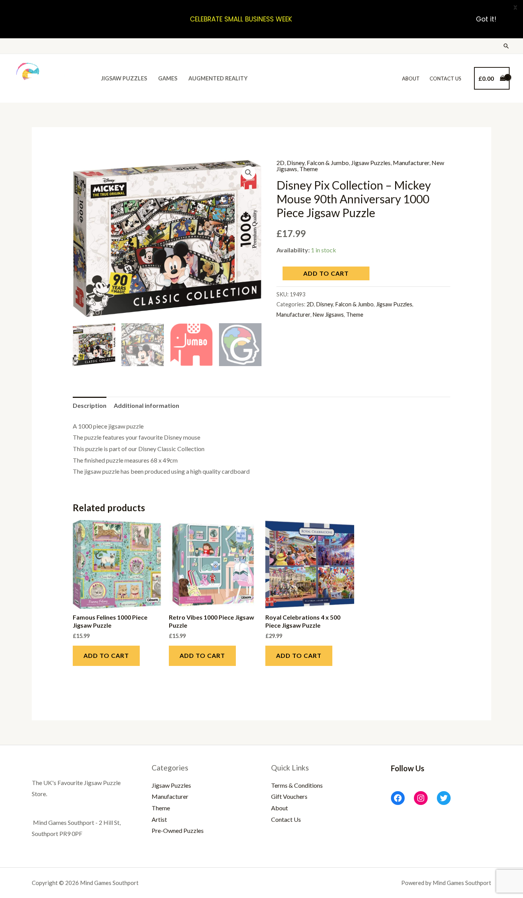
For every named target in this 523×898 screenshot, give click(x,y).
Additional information (146, 405)
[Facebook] (398, 798)
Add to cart (326, 273)
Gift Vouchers (289, 796)
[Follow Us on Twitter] (444, 798)
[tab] (89, 405)
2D (280, 162)
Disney (295, 162)
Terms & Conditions (297, 785)
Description (89, 405)
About (411, 78)
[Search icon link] (506, 46)
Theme (308, 168)
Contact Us (445, 78)
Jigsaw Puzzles (124, 78)
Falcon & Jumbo (328, 162)
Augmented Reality (218, 78)
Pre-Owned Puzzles (178, 830)
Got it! (486, 19)
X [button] (515, 7)
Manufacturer (411, 162)
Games (167, 78)
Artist (159, 819)
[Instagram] (421, 798)
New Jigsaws (328, 314)
